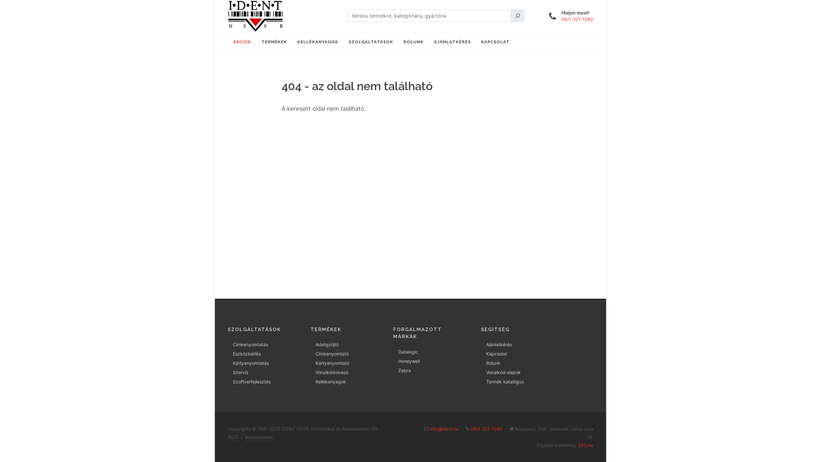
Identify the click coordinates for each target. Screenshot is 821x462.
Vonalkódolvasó (332, 372)
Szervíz (241, 372)
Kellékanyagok (331, 381)
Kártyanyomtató (332, 363)
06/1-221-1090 (577, 19)
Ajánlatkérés (499, 344)
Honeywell (409, 361)
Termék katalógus (505, 381)
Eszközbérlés (247, 353)
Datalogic (408, 352)
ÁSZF (233, 437)
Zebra (404, 370)
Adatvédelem (259, 437)
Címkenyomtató (332, 353)
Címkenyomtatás (250, 344)
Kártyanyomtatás (251, 363)
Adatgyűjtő (327, 344)
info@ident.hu (444, 429)
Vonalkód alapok (503, 372)
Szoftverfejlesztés (252, 381)
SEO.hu (585, 445)
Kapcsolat (496, 353)
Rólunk (493, 363)
